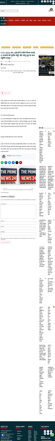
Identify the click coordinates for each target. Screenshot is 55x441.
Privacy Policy (30, 1)
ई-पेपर (49, 20)
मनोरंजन (44, 20)
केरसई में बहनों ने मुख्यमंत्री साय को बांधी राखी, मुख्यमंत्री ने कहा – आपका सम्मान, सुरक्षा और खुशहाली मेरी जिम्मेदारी (41, 205)
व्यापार (39, 20)
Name (2, 221)
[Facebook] (42, 1)
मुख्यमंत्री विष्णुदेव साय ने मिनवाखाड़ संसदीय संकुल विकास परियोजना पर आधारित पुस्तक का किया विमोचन (41, 377)
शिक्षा (31, 20)
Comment (4, 203)
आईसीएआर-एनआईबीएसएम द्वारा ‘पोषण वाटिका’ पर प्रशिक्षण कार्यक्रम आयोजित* (51, 372)
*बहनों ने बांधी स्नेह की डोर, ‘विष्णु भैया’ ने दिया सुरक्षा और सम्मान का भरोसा (40, 402)
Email (2, 226)
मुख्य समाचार (4, 20)
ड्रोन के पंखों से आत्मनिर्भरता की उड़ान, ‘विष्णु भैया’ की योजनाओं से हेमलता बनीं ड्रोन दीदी (50, 285)
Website (3, 231)
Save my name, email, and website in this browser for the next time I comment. (18, 239)
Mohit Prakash (16, 156)
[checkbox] (51, 9)
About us (13, 1)
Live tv (17, 1)
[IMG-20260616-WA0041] (46, 75)
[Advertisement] (27, 35)
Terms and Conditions (20, 3)
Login (28, 3)
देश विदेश (11, 20)
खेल (27, 20)
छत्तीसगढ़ (17, 20)
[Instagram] (53, 1)
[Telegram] (51, 1)
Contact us (23, 1)
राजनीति (23, 20)
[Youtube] (48, 1)
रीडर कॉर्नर (3, 24)
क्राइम (34, 20)
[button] (2, 162)
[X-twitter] (45, 1)
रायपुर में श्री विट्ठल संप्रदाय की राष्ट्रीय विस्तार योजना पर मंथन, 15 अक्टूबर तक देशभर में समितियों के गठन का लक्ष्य (50, 231)
